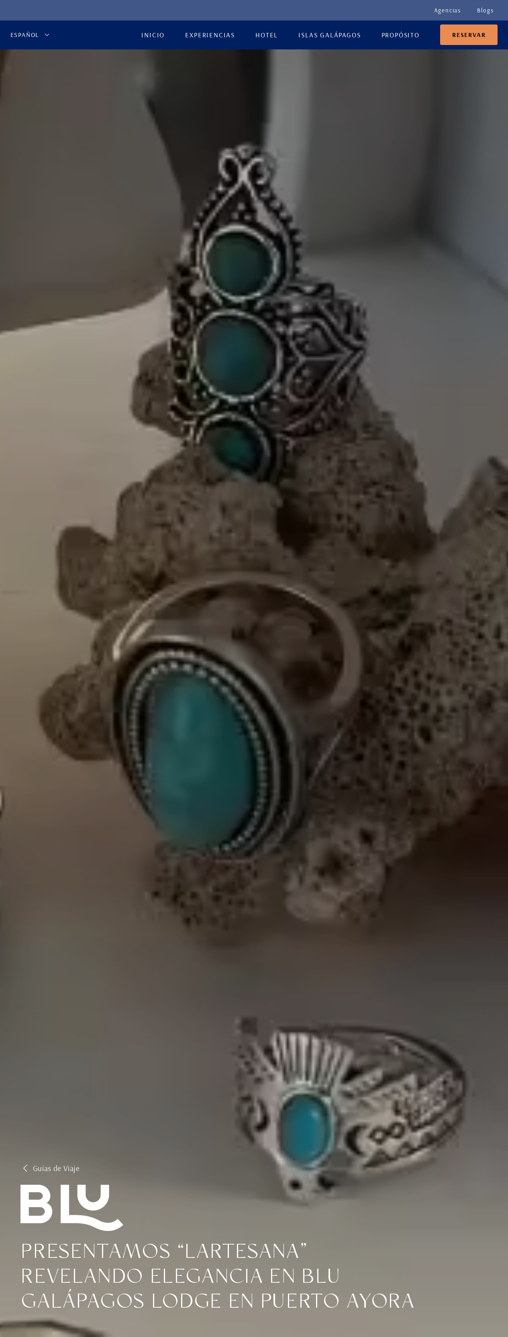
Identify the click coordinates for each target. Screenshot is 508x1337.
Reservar (469, 35)
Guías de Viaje (56, 1168)
